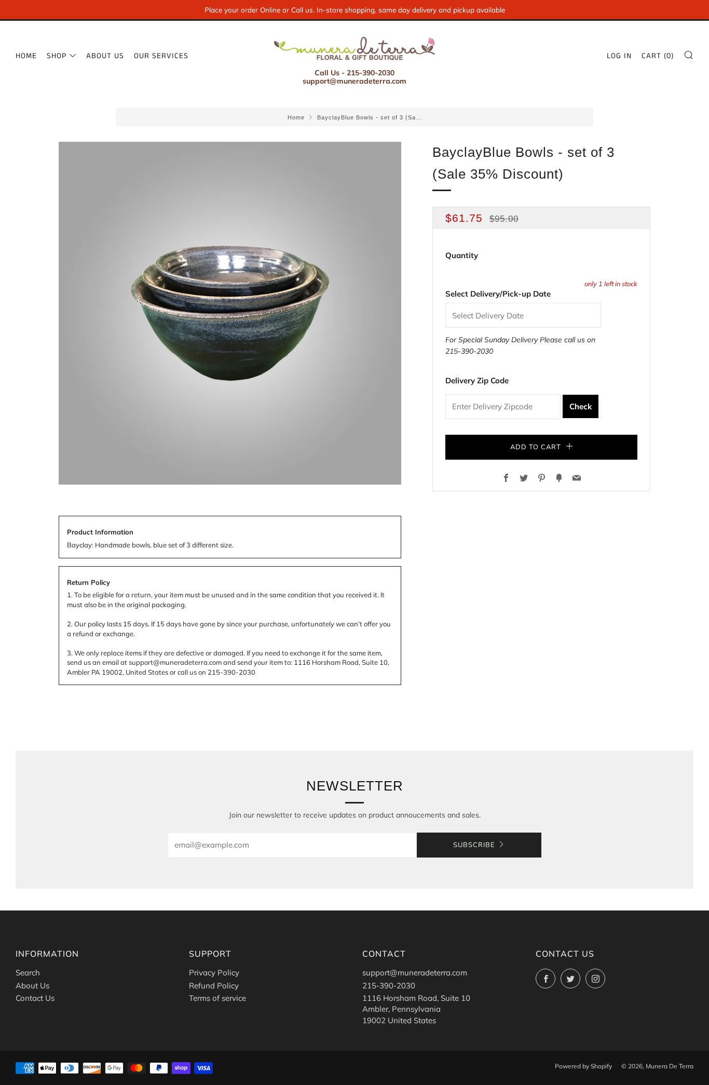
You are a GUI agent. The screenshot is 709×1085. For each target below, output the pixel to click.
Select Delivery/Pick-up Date (498, 294)
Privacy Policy (214, 972)
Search (28, 972)
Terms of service (217, 998)
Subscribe (474, 845)
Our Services (161, 55)
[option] (230, 313)
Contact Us (35, 998)
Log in (619, 55)
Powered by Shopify (583, 1066)
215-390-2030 (469, 351)
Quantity (461, 255)
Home (26, 55)
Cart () (658, 55)
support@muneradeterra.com (414, 972)
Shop (56, 55)
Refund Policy (214, 985)
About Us (105, 55)
